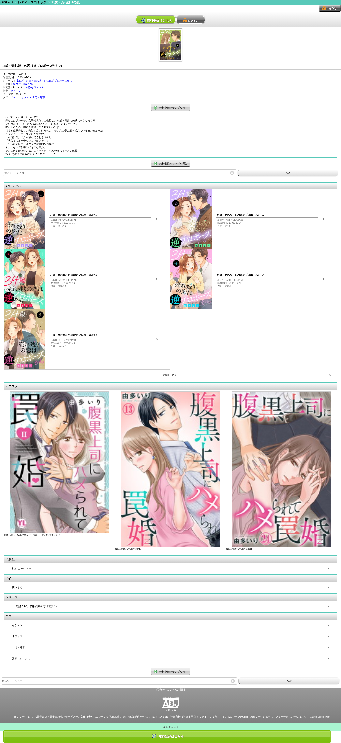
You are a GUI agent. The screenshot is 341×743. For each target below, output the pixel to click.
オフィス (26, 97)
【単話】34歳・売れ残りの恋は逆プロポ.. (36, 606)
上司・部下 (38, 97)
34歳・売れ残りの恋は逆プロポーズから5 (74, 335)
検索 (287, 172)
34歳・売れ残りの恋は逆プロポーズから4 (240, 275)
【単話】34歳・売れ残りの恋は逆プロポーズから (44, 80)
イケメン (15, 97)
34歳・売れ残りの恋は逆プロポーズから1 (74, 215)
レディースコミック (32, 2)
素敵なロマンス (35, 87)
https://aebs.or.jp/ (320, 716)
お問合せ (159, 689)
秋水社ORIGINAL (23, 84)
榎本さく (15, 90)
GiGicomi (6, 2)
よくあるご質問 (176, 689)
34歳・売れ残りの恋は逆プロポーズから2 (240, 215)
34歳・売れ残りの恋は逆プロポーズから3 (74, 275)
